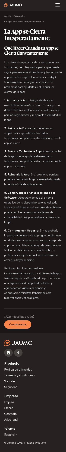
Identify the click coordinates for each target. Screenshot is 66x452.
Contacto (10, 414)
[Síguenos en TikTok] (18, 353)
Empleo (9, 402)
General (18, 16)
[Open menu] (57, 5)
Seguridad (10, 387)
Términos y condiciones (19, 375)
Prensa (8, 408)
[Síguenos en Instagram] (8, 353)
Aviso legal (11, 419)
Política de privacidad (18, 369)
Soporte (9, 381)
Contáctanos (17, 324)
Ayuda (7, 16)
